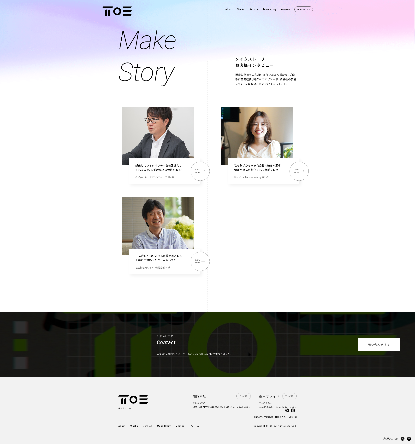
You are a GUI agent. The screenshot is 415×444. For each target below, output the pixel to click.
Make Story (164, 426)
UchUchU (292, 417)
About (229, 9)
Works (241, 9)
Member (285, 9)
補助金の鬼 (280, 417)
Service (253, 9)
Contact (195, 426)
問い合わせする (303, 9)
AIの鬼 (270, 417)
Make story (269, 9)
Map (245, 396)
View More (197, 171)
